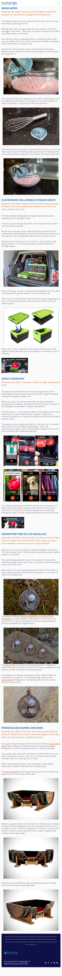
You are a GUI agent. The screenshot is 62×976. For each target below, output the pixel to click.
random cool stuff (16, 209)
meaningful (7, 680)
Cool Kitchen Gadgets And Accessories (32, 15)
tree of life (10, 665)
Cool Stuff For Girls (31, 540)
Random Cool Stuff (43, 206)
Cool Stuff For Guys (23, 945)
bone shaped (11, 772)
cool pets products (16, 737)
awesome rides (9, 948)
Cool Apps (26, 382)
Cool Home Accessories (22, 206)
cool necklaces (9, 543)
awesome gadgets (39, 734)
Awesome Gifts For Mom (33, 12)
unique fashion (42, 543)
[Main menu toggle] (58, 3)
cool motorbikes (24, 948)
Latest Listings (39, 382)
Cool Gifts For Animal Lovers (35, 731)
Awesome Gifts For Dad (33, 204)
